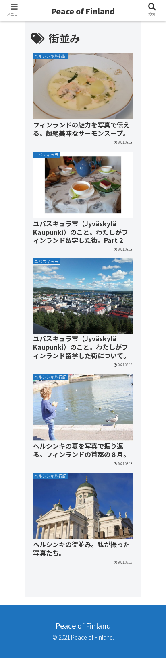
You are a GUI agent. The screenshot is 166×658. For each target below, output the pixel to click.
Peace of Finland (83, 11)
